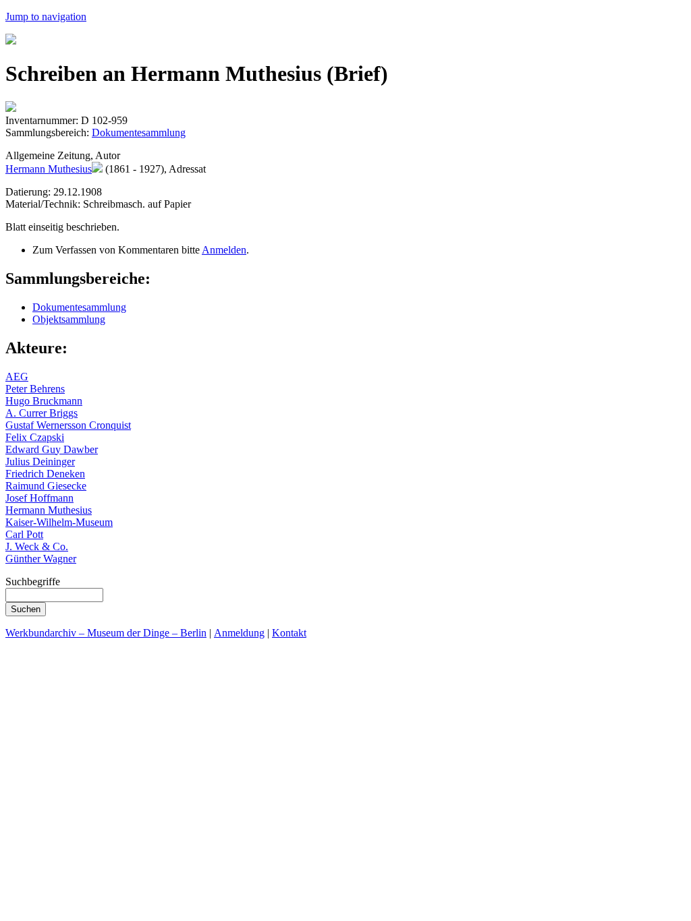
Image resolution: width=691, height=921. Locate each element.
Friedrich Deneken (45, 473)
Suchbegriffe (32, 581)
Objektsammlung (68, 319)
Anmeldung (239, 632)
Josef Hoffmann (39, 498)
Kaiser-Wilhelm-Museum (59, 522)
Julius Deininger (40, 461)
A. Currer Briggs (41, 413)
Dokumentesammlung (139, 132)
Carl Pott (24, 534)
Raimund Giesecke (45, 486)
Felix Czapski (34, 437)
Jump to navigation (45, 16)
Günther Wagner (40, 558)
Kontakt (289, 632)
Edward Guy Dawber (51, 449)
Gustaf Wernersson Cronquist (68, 425)
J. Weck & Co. (36, 546)
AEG (16, 376)
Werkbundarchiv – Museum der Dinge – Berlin (105, 632)
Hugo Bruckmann (43, 401)
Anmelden (224, 250)
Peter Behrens (35, 388)
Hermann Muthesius (48, 169)
